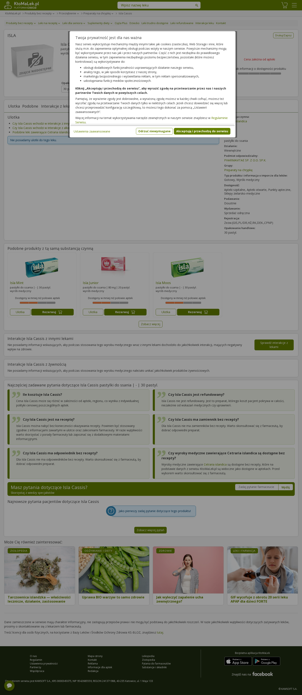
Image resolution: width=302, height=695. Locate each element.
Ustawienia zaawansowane (92, 131)
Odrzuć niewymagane (154, 131)
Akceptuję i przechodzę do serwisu (202, 131)
